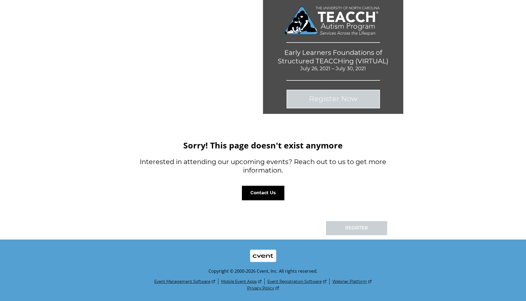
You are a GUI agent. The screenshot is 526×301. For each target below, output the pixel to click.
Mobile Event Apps (239, 281)
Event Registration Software (294, 281)
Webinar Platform (349, 281)
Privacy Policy (260, 288)
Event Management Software (182, 281)
